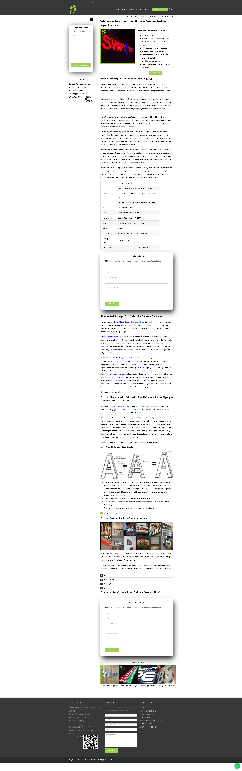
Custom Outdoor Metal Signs (130, 364)
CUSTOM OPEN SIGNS (148, 727)
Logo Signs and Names (155, 380)
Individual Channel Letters (119, 387)
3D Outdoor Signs (153, 424)
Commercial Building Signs (116, 380)
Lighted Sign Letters (146, 377)
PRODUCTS (144, 708)
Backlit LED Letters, (157, 384)
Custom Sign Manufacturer (156, 418)
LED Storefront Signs (112, 377)
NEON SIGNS (145, 717)
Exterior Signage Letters (109, 337)
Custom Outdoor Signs (128, 409)
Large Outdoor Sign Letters (110, 427)
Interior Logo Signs (151, 374)
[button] (237, 766)
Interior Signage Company (121, 406)
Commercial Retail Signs (131, 431)
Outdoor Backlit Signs (121, 384)
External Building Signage (126, 437)
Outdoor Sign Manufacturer (145, 406)
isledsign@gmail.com (94, 2)
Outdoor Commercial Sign (136, 424)
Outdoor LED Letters (133, 349)
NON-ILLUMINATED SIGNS (150, 714)
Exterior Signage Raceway (156, 427)
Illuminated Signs (137, 322)
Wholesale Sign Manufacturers (124, 358)
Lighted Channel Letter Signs (118, 322)
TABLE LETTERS (146, 724)
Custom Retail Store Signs (143, 371)
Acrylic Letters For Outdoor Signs (133, 427)
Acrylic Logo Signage (144, 367)
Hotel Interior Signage (157, 434)
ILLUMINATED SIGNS (148, 711)
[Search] (170, 9)
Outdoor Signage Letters (139, 434)
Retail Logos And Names (117, 424)
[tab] (136, 513)
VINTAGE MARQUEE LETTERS (151, 720)
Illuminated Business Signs (117, 374)
